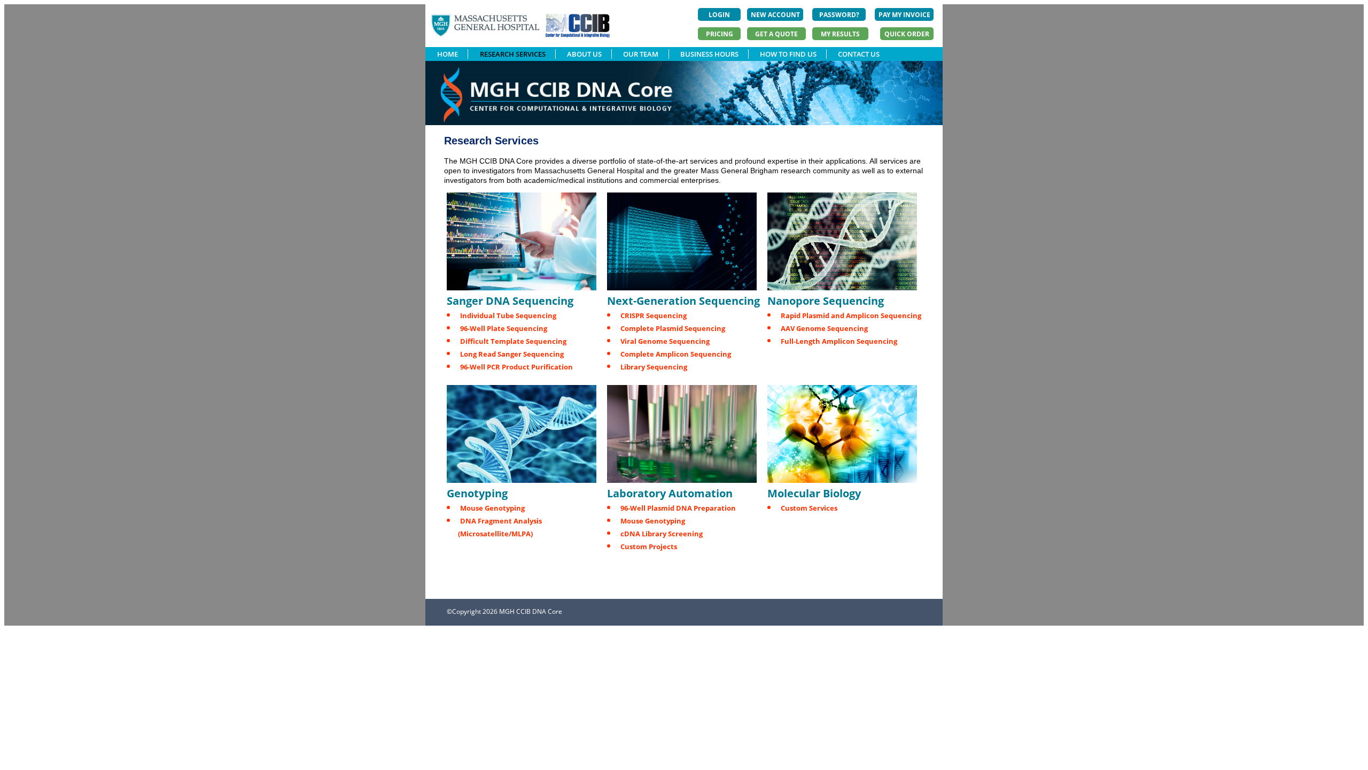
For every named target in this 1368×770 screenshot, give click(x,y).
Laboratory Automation (670, 493)
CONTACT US (859, 54)
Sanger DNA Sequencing (510, 301)
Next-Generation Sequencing (683, 301)
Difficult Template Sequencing (513, 341)
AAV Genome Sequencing (824, 328)
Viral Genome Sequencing (665, 341)
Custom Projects (648, 546)
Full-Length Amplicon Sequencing (839, 341)
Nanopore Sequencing (825, 301)
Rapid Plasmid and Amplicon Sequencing (851, 315)
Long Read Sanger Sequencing (512, 354)
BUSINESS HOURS (709, 54)
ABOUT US (584, 54)
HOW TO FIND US (788, 54)
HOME (447, 54)
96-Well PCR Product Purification (516, 367)
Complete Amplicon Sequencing (675, 354)
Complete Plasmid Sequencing (672, 328)
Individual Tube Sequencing (508, 315)
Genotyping (477, 493)
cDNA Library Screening (661, 533)
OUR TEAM (640, 54)
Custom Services (809, 508)
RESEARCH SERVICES (513, 54)
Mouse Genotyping (492, 508)
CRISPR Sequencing (653, 315)
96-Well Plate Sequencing (503, 328)
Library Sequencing (653, 367)
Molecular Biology (814, 493)
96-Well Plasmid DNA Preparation (678, 508)
